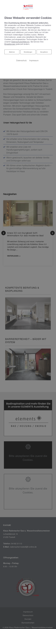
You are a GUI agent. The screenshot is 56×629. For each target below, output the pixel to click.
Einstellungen (28, 52)
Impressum (34, 60)
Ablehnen (12, 52)
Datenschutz (21, 60)
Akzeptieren (44, 52)
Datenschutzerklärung (20, 41)
